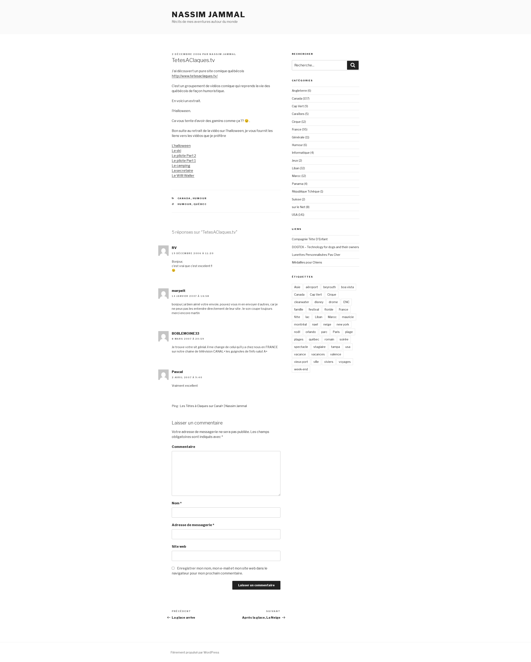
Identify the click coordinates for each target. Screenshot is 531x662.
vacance (300, 354)
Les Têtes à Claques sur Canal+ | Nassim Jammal (213, 406)
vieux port (301, 361)
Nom (177, 503)
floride (328, 309)
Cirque (296, 121)
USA (295, 214)
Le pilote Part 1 (184, 161)
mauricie (348, 317)
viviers (328, 361)
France (296, 129)
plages (298, 339)
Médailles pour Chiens (307, 262)
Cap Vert (298, 106)
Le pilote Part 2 (184, 156)
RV (174, 248)
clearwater (301, 302)
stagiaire (319, 347)
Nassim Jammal (208, 14)
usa (347, 347)
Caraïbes (298, 114)
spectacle (301, 347)
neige (327, 324)
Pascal (177, 372)
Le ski (176, 151)
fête (297, 317)
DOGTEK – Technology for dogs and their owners (325, 247)
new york (343, 324)
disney (318, 302)
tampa (335, 347)
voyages (345, 361)
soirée (344, 339)
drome (333, 302)
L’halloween (181, 146)
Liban (295, 168)
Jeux (295, 160)
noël (297, 332)
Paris (336, 332)
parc (324, 332)
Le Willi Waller (183, 176)
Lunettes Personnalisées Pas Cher (316, 254)
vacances (318, 354)
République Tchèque (306, 191)
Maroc (296, 176)
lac (307, 317)
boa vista (347, 287)
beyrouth (329, 287)
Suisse (296, 199)
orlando (311, 332)
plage (349, 332)
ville (316, 361)
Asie (297, 287)
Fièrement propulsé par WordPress (195, 652)
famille (298, 309)
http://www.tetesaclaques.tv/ (195, 76)
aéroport (312, 287)
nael (315, 324)
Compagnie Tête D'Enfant (310, 239)
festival (314, 309)
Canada (184, 198)
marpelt (178, 291)
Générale (298, 137)
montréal (300, 324)
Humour (200, 198)
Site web (179, 547)
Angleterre (299, 90)
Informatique (301, 152)
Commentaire (183, 447)
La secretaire (182, 171)
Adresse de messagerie (193, 525)
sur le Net (298, 207)
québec (200, 204)
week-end (301, 369)
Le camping (181, 166)
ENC (346, 302)
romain (329, 339)
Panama (297, 183)
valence (335, 354)
